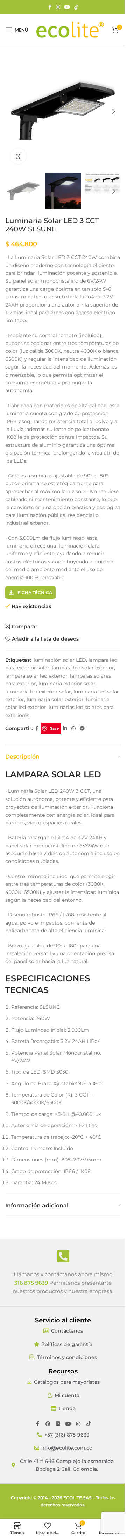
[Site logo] (70, 29)
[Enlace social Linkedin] (65, 728)
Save (54, 728)
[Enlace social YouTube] (67, 7)
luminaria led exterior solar (38, 691)
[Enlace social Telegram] (82, 728)
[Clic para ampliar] (18, 156)
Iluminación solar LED (59, 660)
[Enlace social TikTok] (76, 7)
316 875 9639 (31, 1282)
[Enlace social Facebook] (50, 7)
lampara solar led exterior (36, 676)
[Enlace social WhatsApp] (73, 728)
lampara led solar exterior (83, 668)
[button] (12, 111)
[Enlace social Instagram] (58, 7)
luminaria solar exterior (55, 699)
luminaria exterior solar (67, 683)
